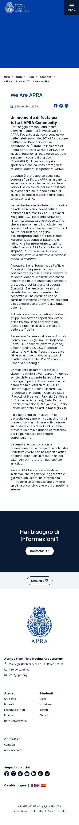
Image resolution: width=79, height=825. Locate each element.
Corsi (43, 698)
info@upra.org (17, 675)
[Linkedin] (33, 773)
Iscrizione (45, 704)
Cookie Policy (37, 811)
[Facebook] (6, 773)
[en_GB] (36, 785)
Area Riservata (13, 750)
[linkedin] (61, 106)
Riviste (30, 76)
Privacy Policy (20, 811)
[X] (20, 773)
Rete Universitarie (15, 720)
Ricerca (18, 76)
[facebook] (56, 106)
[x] (66, 106)
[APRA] (19, 7)
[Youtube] (26, 773)
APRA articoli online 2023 (17, 81)
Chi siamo (10, 698)
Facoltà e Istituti (14, 709)
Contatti (9, 744)
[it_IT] (30, 785)
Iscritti (44, 709)
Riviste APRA (45, 76)
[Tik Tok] (40, 773)
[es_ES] (43, 785)
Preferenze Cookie (56, 811)
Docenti (9, 704)
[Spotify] (47, 773)
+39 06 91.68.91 (18, 669)
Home (7, 76)
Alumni (44, 715)
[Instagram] (13, 773)
